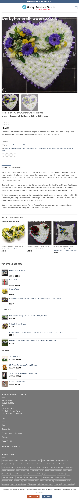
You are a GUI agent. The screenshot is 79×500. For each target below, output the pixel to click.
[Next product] (3, 123)
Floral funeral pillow (62, 460)
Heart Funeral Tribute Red (36, 249)
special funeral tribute (46, 480)
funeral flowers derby (8, 470)
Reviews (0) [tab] (16, 167)
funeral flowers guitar (22, 470)
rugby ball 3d (18, 480)
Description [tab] (6, 167)
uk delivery (58, 484)
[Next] (73, 54)
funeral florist (34, 148)
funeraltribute (6, 474)
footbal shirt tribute (32, 464)
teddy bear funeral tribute (45, 484)
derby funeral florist (34, 460)
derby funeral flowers (11, 148)
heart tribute (67, 148)
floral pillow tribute (7, 464)
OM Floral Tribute (60, 477)
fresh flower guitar (7, 467)
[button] (3, 7)
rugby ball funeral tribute (31, 480)
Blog (3, 425)
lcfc (40, 477)
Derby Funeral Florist (12, 411)
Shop (10, 113)
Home (4, 113)
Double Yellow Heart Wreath (11, 249)
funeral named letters (37, 470)
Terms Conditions (8, 441)
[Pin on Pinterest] (14, 155)
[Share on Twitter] (11, 155)
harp (68, 474)
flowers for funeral (20, 464)
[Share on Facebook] (7, 155)
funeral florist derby (57, 467)
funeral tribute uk (17, 474)
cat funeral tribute (7, 460)
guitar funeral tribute (50, 474)
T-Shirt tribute (32, 484)
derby (16, 460)
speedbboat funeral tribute (62, 480)
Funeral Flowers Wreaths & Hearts (28, 113)
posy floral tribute (7, 480)
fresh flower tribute (23, 148)
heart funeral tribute (57, 148)
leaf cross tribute (48, 477)
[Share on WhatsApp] (3, 155)
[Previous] (6, 54)
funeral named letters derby (53, 470)
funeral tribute (67, 470)
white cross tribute (68, 484)
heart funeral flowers (45, 148)
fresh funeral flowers (34, 467)
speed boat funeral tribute (18, 484)
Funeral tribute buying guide (12, 433)
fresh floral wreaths (59, 464)
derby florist (23, 460)
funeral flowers (69, 467)
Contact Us (6, 429)
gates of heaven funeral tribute (33, 474)
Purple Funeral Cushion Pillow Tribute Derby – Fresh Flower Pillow (65, 250)
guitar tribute (61, 474)
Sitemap (5, 437)
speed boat (5, 484)
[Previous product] (7, 123)
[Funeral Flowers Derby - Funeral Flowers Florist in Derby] (39, 8)
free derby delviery (45, 464)
